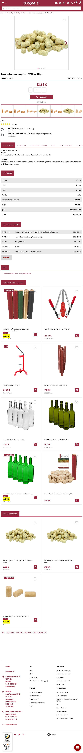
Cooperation (34, 677)
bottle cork (19, 632)
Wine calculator (61, 708)
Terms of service (35, 696)
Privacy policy (34, 699)
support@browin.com (11, 724)
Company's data (62, 696)
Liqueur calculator (62, 711)
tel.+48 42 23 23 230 (11, 717)
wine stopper (28, 632)
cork (3, 632)
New (31, 670)
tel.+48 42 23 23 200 (11, 684)
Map (58, 704)
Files (53, 145)
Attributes (21, 145)
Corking (18, 13)
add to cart (43, 97)
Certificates (60, 677)
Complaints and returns (37, 703)
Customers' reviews (39, 145)
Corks (24, 13)
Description (8, 145)
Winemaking (10, 13)
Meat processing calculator (65, 718)
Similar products (10, 514)
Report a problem (62, 692)
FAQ (31, 706)
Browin (2, 13)
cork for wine (10, 632)
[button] (66, 43)
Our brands (60, 684)
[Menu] (11, 733)
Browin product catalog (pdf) (39, 681)
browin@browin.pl (10, 686)
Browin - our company (63, 674)
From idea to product (63, 681)
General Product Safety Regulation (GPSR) (67, 700)
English (54, 734)
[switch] (7, 748)
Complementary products (13, 283)
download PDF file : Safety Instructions (17, 274)
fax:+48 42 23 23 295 (11, 719)
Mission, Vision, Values (63, 670)
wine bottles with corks (40, 632)
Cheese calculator (62, 715)
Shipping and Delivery (36, 692)
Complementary (66, 145)
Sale (31, 674)
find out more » (12, 131)
